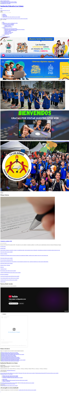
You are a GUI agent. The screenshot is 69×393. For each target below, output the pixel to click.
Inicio (3, 22)
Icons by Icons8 (7, 383)
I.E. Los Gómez (9, 373)
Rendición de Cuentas (7, 33)
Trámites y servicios (7, 25)
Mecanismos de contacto (8, 26)
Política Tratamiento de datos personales (15, 380)
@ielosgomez (26, 373)
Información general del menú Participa (10, 28)
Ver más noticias (3, 246)
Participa (3, 27)
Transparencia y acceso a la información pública (10, 23)
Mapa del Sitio (4, 379)
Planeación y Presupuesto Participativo (10, 30)
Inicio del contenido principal (5, 36)
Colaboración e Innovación (8, 32)
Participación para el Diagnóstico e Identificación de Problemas (14, 29)
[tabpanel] (34, 331)
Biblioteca (10, 375)
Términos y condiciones (6, 381)
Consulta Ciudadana (7, 31)
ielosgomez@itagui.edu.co (11, 370)
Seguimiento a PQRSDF (12, 377)
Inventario (10, 376)
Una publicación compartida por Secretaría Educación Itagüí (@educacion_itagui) (14, 345)
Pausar (2, 192)
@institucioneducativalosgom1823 (46, 373)
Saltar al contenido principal (4, 0)
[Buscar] (10, 12)
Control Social (6, 34)
